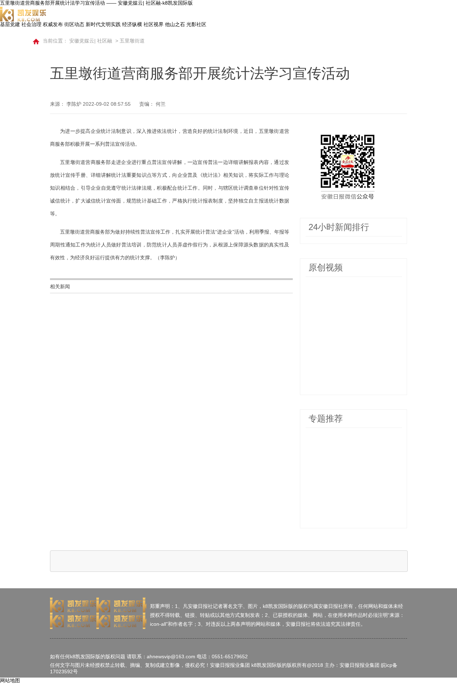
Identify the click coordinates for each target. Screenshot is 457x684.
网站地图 (10, 680)
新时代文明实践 (103, 24)
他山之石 (175, 24)
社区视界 (154, 24)
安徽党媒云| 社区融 (90, 41)
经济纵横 (132, 24)
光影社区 (196, 24)
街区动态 (74, 24)
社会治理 (31, 24)
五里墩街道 (132, 41)
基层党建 (10, 24)
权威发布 (53, 24)
